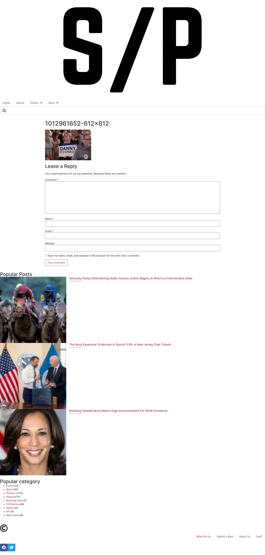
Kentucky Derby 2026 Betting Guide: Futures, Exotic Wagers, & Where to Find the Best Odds (130, 278)
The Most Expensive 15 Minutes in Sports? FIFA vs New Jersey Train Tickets (120, 344)
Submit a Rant (225, 536)
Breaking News (14, 500)
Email (49, 231)
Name (49, 218)
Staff (259, 536)
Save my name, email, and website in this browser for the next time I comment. (94, 255)
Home (6, 102)
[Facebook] (4, 547)
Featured (11, 496)
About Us (244, 536)
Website (49, 243)
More (52, 102)
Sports (20, 102)
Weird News (13, 515)
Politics (34, 102)
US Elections (13, 504)
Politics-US (12, 493)
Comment (51, 180)
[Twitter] (11, 547)
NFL (8, 511)
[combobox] (132, 110)
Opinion (10, 507)
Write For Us (203, 536)
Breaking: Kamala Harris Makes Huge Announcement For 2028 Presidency (118, 410)
